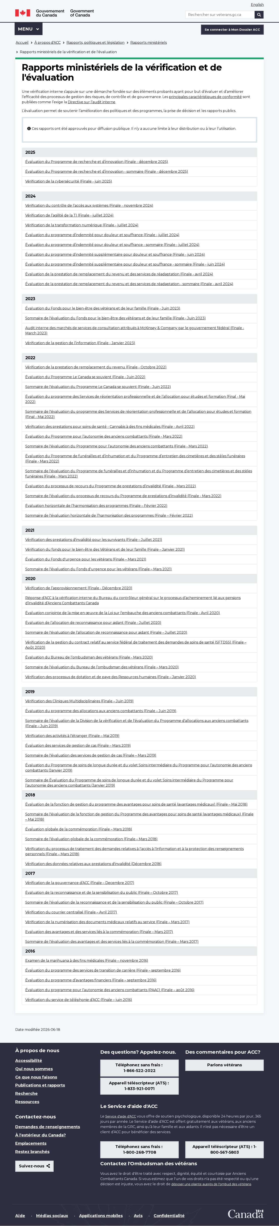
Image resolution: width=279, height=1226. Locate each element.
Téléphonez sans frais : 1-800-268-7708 (139, 1149)
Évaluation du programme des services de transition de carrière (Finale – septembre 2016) (103, 970)
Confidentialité (169, 1215)
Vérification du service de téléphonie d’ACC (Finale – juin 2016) (78, 1000)
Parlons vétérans (224, 1065)
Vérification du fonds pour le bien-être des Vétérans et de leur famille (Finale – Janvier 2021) (105, 549)
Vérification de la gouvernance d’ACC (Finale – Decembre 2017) (79, 883)
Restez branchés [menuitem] (32, 1151)
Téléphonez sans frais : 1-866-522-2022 (139, 1068)
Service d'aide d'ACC (120, 1116)
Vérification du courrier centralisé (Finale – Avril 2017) (71, 912)
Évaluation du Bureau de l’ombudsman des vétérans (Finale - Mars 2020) (89, 657)
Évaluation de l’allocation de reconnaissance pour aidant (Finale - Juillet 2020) (93, 623)
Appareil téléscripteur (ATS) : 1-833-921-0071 (139, 1086)
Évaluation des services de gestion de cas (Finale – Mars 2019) (78, 745)
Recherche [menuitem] (26, 1093)
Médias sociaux (52, 1215)
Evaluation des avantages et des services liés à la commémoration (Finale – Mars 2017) (99, 932)
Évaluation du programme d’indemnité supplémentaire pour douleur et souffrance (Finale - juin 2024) (115, 254)
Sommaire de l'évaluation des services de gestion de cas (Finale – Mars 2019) (90, 755)
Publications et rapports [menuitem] (40, 1085)
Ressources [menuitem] (27, 1101)
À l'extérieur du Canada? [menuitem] (40, 1135)
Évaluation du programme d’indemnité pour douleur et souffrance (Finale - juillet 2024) (102, 235)
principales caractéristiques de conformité (205, 97)
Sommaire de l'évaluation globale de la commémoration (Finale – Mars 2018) (91, 839)
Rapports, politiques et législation (95, 43)
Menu (30, 29)
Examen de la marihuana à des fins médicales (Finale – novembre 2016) (86, 960)
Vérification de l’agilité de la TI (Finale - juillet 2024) (69, 215)
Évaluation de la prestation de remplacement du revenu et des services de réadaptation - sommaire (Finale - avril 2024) (129, 284)
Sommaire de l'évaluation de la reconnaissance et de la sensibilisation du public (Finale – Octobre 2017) (114, 902)
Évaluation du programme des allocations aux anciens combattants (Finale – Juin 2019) (100, 711)
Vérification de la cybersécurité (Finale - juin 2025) (68, 181)
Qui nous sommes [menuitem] (34, 1069)
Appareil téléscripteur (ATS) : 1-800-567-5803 (224, 1149)
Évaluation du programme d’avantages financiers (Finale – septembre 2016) (91, 980)
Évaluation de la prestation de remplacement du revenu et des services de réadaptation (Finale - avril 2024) (119, 274)
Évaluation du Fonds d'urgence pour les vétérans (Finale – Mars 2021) (85, 559)
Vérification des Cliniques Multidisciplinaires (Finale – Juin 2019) (79, 701)
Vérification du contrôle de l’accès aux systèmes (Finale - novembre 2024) (89, 205)
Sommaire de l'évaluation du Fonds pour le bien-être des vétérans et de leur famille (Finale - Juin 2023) (115, 318)
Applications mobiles (101, 1215)
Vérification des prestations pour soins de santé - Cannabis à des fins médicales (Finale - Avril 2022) (110, 427)
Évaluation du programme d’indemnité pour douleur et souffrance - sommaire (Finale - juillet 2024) (112, 245)
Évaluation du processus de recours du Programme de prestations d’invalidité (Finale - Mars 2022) (110, 486)
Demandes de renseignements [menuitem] (47, 1126)
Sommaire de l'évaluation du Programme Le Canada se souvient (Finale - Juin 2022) (98, 387)
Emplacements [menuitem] (30, 1143)
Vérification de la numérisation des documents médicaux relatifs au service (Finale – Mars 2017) (107, 922)
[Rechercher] (259, 15)
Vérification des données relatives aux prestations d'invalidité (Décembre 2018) (93, 864)
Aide (20, 1215)
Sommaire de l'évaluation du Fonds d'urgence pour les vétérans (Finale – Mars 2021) (98, 569)
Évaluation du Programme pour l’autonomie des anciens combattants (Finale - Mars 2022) (103, 436)
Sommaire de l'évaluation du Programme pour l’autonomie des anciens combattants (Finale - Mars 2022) (116, 446)
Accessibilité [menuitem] (28, 1060)
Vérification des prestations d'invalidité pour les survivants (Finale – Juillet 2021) (93, 540)
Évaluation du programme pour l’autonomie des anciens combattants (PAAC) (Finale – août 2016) (109, 990)
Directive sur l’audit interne (91, 102)
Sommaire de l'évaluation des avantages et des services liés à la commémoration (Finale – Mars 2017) (112, 942)
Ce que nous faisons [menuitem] (36, 1077)
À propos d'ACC (47, 43)
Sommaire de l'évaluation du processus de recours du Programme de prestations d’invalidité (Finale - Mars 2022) (123, 496)
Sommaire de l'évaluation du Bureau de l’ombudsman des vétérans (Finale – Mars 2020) (102, 667)
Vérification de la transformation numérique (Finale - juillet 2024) (81, 225)
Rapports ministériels (148, 43)
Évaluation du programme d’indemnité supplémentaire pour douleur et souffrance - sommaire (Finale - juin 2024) (125, 264)
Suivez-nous (36, 1167)
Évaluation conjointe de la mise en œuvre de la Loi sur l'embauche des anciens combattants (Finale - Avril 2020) (122, 613)
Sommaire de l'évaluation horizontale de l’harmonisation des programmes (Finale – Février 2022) (109, 515)
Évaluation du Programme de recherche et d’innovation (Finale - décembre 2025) (96, 162)
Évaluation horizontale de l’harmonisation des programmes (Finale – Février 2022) (96, 506)
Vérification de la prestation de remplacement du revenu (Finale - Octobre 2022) (96, 367)
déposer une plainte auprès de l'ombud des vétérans (211, 1184)
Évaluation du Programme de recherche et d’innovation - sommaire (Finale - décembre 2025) (106, 171)
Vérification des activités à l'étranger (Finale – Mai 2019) (72, 736)
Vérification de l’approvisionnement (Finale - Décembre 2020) (78, 588)
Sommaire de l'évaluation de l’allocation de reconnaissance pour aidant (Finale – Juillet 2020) (106, 632)
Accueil (22, 43)
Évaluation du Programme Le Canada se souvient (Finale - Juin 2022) (85, 377)
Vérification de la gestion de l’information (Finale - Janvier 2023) (80, 343)
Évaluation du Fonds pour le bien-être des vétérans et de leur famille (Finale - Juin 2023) (102, 308)
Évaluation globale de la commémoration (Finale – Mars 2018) (78, 829)
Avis (138, 1215)
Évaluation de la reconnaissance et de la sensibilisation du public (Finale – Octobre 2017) (101, 893)
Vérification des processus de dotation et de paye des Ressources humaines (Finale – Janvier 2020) (110, 677)
